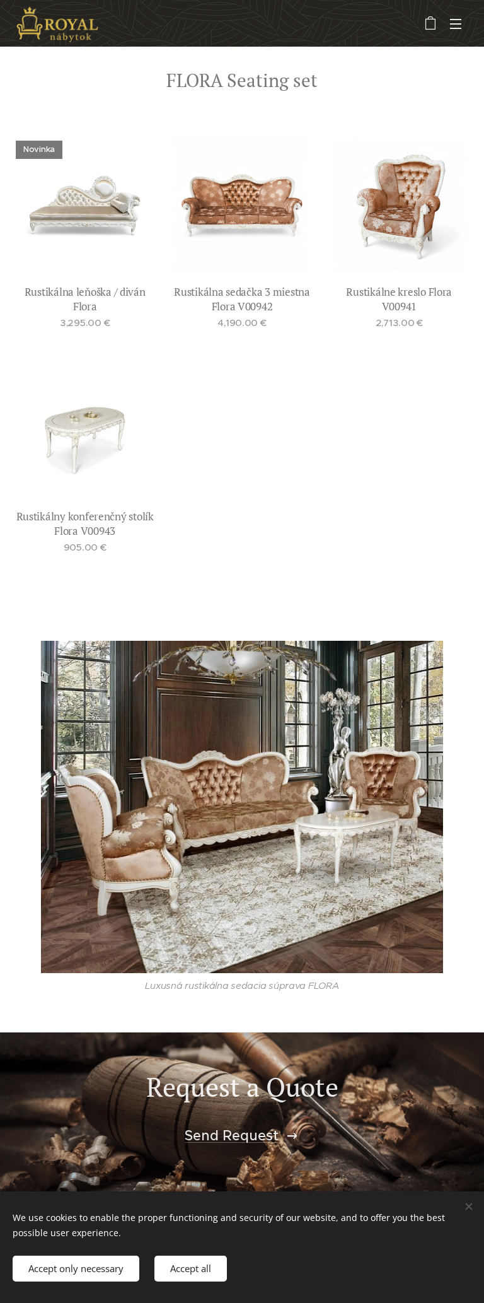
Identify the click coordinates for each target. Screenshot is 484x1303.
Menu (455, 23)
